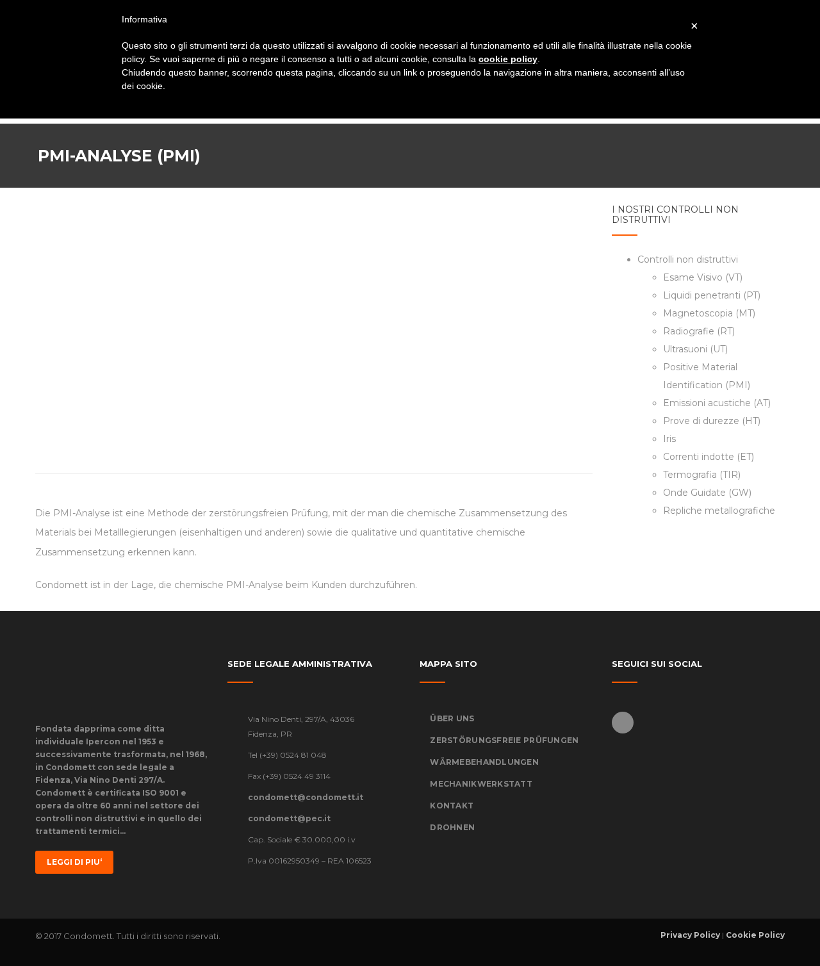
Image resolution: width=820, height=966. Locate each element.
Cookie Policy (755, 935)
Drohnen (452, 827)
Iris (669, 439)
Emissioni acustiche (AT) (717, 403)
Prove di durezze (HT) (711, 421)
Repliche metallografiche (719, 510)
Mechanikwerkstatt (481, 784)
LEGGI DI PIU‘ (74, 862)
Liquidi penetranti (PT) (711, 295)
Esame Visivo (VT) (702, 277)
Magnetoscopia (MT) (709, 313)
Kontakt (451, 805)
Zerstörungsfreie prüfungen (504, 740)
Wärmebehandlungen (484, 762)
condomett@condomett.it (305, 797)
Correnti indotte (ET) (708, 457)
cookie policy (508, 59)
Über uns (452, 718)
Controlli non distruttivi (687, 259)
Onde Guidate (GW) (707, 492)
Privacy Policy (690, 935)
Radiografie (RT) (699, 331)
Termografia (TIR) (702, 474)
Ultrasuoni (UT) (695, 349)
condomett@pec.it (289, 818)
